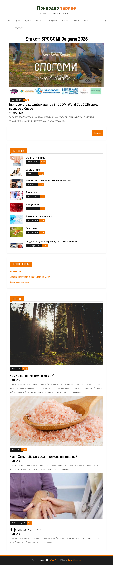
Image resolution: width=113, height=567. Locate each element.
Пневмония (31, 192)
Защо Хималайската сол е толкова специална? (43, 457)
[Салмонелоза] (16, 232)
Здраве (17, 20)
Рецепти (53, 20)
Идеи (85, 20)
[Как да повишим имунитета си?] (56, 334)
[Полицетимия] (16, 207)
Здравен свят (16, 271)
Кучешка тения (32, 169)
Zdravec (16, 380)
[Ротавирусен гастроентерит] (16, 219)
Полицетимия (32, 204)
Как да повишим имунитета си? (32, 376)
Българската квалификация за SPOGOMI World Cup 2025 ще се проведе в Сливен (54, 106)
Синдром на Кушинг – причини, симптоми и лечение (51, 241)
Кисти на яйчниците (35, 157)
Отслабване (40, 20)
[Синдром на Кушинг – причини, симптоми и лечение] (16, 243)
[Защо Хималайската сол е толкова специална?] (56, 421)
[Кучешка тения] (16, 172)
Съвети (76, 20)
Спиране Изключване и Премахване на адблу (30, 276)
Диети (28, 20)
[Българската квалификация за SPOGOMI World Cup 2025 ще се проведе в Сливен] (56, 69)
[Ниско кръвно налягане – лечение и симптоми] (16, 183)
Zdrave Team (17, 113)
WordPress (55, 560)
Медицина (18, 27)
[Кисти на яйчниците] (16, 161)
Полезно (65, 20)
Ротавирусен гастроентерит (39, 216)
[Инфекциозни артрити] (56, 496)
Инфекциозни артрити (25, 530)
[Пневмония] (16, 195)
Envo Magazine (74, 560)
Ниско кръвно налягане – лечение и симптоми (48, 180)
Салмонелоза (32, 228)
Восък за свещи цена (19, 282)
